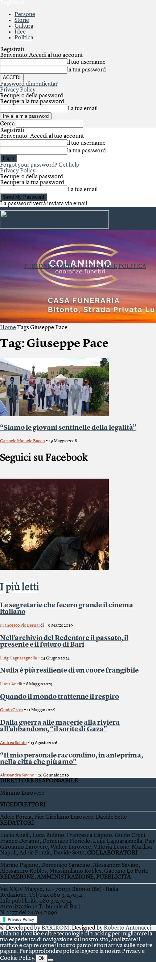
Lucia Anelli (11, 684)
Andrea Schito (13, 743)
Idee (20, 32)
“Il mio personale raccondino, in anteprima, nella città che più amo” (71, 759)
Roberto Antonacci (127, 928)
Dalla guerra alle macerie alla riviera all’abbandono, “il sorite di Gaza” (60, 726)
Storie (22, 20)
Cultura (24, 26)
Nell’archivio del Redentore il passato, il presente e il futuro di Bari (64, 641)
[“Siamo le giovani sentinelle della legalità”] (54, 415)
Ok (41, 958)
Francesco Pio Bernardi (22, 625)
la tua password (86, 70)
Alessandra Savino (17, 775)
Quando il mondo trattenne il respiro (59, 697)
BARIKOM (55, 928)
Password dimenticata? (29, 84)
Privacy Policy (18, 90)
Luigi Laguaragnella (18, 658)
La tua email (82, 109)
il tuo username (86, 62)
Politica (24, 38)
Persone (25, 14)
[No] (50, 960)
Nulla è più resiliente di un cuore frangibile (69, 670)
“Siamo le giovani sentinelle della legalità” (68, 428)
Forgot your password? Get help (39, 165)
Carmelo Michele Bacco (22, 441)
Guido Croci (11, 710)
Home (8, 328)
